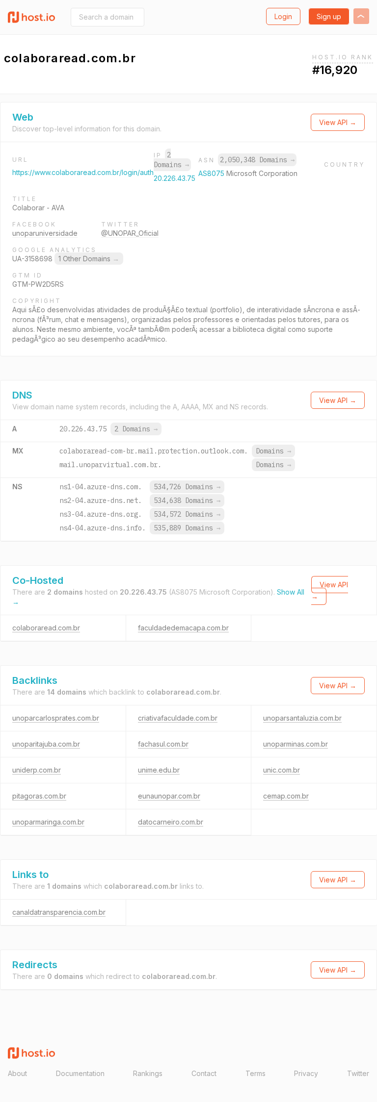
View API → (337, 122)
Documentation (80, 1073)
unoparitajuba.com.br (46, 744)
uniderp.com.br (36, 770)
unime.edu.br (159, 770)
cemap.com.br (286, 796)
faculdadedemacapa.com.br (183, 628)
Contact (203, 1073)
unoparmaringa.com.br (48, 822)
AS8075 (212, 173)
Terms (255, 1073)
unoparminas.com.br (295, 744)
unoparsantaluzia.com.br (302, 718)
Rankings (147, 1073)
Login (283, 16)
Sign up (329, 16)
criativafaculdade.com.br (177, 718)
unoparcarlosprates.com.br (55, 718)
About (17, 1073)
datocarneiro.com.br (170, 822)
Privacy (306, 1073)
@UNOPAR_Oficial (130, 233)
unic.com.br (281, 770)
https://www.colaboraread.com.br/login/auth (83, 172)
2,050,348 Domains (257, 159)
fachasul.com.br (163, 744)
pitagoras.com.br (39, 796)
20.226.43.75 (174, 178)
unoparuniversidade (45, 233)
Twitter (358, 1073)
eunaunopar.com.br (169, 796)
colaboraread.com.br (46, 628)
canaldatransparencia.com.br (59, 912)
